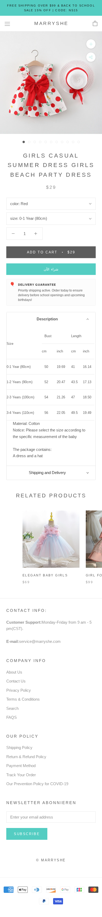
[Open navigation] (7, 24)
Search (12, 708)
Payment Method (21, 765)
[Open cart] (95, 23)
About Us (14, 672)
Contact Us (16, 681)
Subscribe (27, 834)
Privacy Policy (18, 690)
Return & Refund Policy (26, 756)
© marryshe (51, 860)
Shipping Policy (19, 747)
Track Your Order (21, 775)
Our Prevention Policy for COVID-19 (37, 783)
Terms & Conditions (23, 699)
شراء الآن (51, 269)
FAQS (11, 717)
